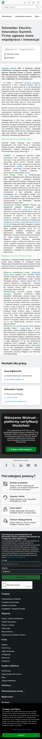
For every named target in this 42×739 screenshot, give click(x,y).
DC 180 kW (7, 224)
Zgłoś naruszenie (8, 651)
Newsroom (6, 658)
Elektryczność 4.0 (10, 49)
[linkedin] (21, 465)
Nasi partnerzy (7, 632)
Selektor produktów (9, 605)
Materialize (7, 294)
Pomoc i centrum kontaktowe (12, 619)
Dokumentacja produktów (11, 599)
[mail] (28, 465)
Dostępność (6, 654)
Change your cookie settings (21, 729)
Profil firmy (6, 648)
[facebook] (6, 465)
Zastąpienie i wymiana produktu (13, 609)
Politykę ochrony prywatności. (16, 557)
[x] (13, 465)
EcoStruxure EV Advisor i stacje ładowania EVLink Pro (22, 222)
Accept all (21, 735)
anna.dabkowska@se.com (15, 379)
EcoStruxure (6, 671)
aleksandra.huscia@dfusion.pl (17, 401)
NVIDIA (38, 345)
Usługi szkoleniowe (9, 681)
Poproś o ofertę (8, 625)
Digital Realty (25, 328)
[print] (35, 465)
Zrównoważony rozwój (27, 49)
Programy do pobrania (10, 602)
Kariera (4, 645)
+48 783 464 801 (12, 397)
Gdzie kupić (6, 628)
